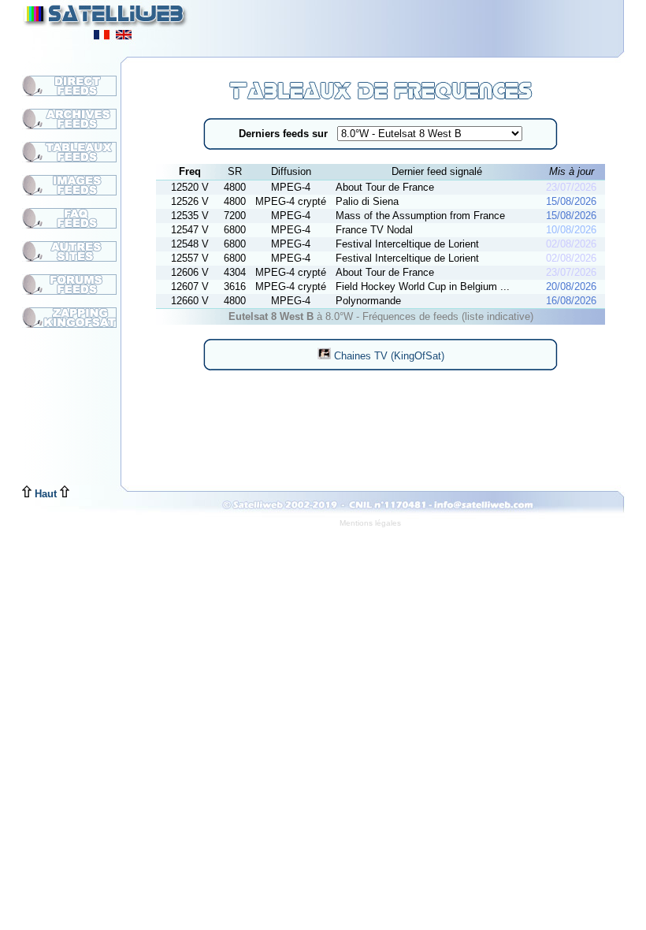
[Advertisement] (430, 23)
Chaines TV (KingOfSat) (387, 356)
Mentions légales (370, 523)
